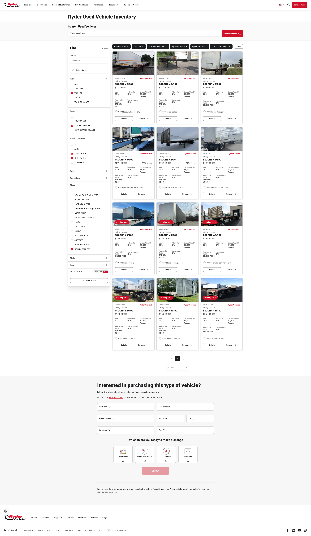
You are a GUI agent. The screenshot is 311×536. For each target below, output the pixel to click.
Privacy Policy (53, 530)
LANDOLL (78, 222)
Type (72, 78)
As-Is (76, 149)
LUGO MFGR (79, 227)
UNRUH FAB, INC (81, 245)
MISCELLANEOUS (82, 236)
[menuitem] (178, 368)
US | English (12, 530)
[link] (288, 530)
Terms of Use (68, 530)
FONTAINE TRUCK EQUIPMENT (87, 209)
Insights (34, 518)
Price (72, 171)
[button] (281, 4)
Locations (82, 518)
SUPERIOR (78, 240)
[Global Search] (288, 5)
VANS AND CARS (81, 102)
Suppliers (58, 518)
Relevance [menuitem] (76, 60)
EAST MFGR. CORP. (82, 204)
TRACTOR (78, 89)
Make (72, 185)
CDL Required (76, 272)
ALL (76, 84)
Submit (155, 471)
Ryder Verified (80, 158)
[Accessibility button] (6, 511)
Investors (46, 518)
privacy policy (111, 492)
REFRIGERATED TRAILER (84, 130)
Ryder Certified (80, 153)
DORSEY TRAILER (81, 200)
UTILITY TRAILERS (82, 249)
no (101, 272)
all (105, 272)
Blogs (104, 518)
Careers (94, 518)
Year (72, 265)
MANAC (77, 231)
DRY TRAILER (80, 121)
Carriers (70, 518)
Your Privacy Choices (86, 530)
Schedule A (79, 162)
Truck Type (74, 111)
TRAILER (78, 93)
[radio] (123, 454)
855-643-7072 (116, 397)
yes (96, 272)
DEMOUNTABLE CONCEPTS (86, 195)
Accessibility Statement (33, 530)
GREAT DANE (80, 213)
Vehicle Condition (77, 139)
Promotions (75, 178)
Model (72, 258)
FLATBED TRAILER (82, 125)
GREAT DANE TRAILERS (84, 218)
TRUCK (77, 98)
